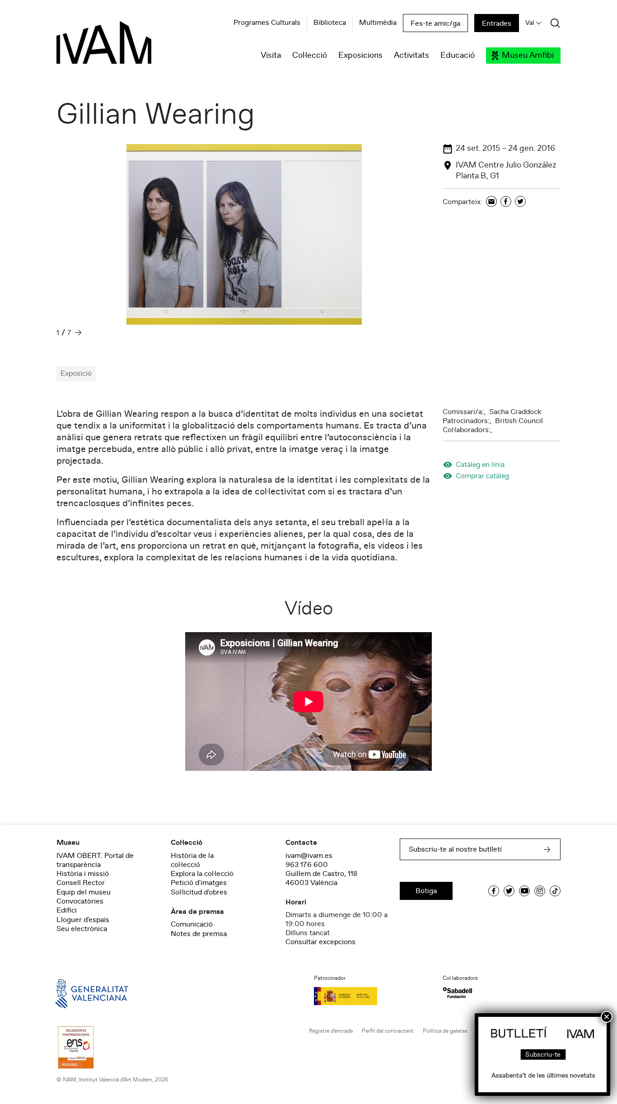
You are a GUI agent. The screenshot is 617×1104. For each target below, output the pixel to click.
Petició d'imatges (199, 882)
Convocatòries (79, 901)
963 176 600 (306, 864)
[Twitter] (520, 202)
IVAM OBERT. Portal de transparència (95, 860)
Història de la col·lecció (192, 860)
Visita (271, 55)
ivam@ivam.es (308, 855)
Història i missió (82, 873)
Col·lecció (309, 55)
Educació (457, 55)
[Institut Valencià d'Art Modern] (88, 47)
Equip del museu (83, 892)
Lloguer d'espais (82, 919)
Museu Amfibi (528, 55)
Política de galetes (445, 1031)
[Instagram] (539, 890)
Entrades (496, 23)
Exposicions (360, 55)
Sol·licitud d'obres (199, 892)
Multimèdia (378, 23)
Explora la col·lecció (202, 873)
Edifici (66, 910)
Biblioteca (329, 23)
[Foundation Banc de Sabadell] (457, 992)
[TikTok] (555, 890)
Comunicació (192, 924)
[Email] (491, 202)
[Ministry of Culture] (373, 996)
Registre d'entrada (331, 1031)
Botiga (426, 890)
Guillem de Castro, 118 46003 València (321, 878)
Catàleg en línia (480, 464)
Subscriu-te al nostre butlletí (455, 849)
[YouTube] (524, 890)
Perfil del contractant (388, 1031)
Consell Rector (80, 882)
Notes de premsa (199, 933)
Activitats (411, 55)
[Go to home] (79, 992)
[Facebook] (506, 202)
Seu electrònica (81, 928)
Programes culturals (267, 23)
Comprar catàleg (482, 475)
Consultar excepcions (320, 941)
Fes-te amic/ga (435, 23)
